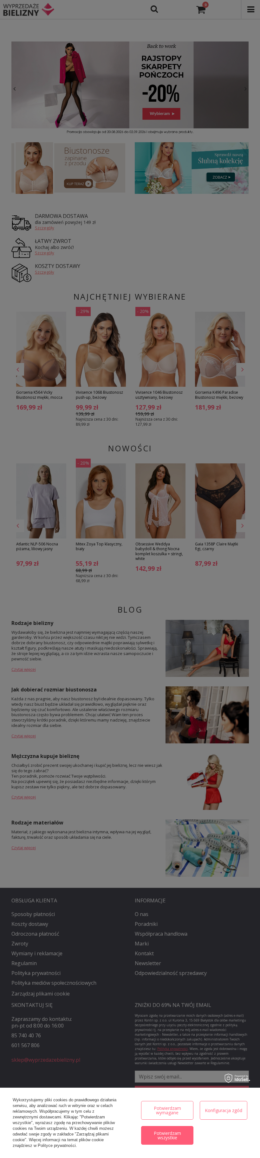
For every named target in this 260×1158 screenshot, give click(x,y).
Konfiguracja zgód (223, 1110)
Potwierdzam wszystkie (167, 1135)
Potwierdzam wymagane (167, 1110)
